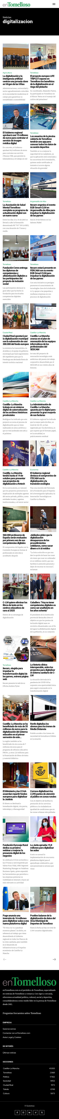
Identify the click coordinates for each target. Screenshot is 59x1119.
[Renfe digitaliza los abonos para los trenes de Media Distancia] (43, 708)
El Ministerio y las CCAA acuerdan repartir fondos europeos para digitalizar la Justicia (15, 795)
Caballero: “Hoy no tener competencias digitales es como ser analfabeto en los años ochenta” (43, 606)
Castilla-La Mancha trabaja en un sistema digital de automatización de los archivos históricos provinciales (15, 410)
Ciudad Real (7, 332)
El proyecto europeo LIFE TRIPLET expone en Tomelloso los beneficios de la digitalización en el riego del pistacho (42, 81)
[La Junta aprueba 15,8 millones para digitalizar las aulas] (43, 829)
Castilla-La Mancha (38, 332)
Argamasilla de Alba (38, 201)
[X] (42, 1112)
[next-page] (54, 959)
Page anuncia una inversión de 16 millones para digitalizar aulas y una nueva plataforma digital (16, 919)
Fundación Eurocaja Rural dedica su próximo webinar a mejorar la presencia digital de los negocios (15, 850)
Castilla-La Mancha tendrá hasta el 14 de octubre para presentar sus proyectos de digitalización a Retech (14, 478)
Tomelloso (34, 73)
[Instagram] (23, 1112)
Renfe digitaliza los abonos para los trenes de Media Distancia (42, 726)
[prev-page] (5, 959)
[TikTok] (35, 1112)
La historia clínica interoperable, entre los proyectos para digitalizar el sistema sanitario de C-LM (42, 670)
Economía (34, 469)
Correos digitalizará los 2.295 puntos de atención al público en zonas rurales (43, 794)
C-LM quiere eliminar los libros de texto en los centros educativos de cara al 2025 (15, 606)
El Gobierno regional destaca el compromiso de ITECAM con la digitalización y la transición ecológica (43, 478)
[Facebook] (17, 1112)
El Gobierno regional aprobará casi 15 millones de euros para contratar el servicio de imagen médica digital (15, 138)
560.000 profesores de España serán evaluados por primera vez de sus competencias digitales (15, 539)
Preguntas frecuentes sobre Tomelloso (22, 1013)
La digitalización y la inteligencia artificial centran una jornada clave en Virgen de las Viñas (15, 80)
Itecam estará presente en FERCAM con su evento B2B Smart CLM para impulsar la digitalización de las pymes (43, 273)
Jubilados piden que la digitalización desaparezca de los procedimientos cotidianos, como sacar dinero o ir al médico (41, 542)
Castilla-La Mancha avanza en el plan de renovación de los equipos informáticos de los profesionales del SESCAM (43, 343)
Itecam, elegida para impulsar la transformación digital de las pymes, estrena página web (15, 673)
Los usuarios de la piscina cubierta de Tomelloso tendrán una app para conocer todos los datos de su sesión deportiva (43, 141)
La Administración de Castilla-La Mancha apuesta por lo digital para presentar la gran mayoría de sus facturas (43, 410)
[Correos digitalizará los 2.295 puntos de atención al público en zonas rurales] (43, 775)
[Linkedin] (29, 1112)
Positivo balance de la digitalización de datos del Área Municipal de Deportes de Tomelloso (42, 919)
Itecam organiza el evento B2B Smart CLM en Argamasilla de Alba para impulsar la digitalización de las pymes (42, 210)
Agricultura (7, 73)
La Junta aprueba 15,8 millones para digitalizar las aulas (42, 848)
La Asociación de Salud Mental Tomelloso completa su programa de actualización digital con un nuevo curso (15, 210)
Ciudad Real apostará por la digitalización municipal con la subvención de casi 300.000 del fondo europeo (16, 340)
